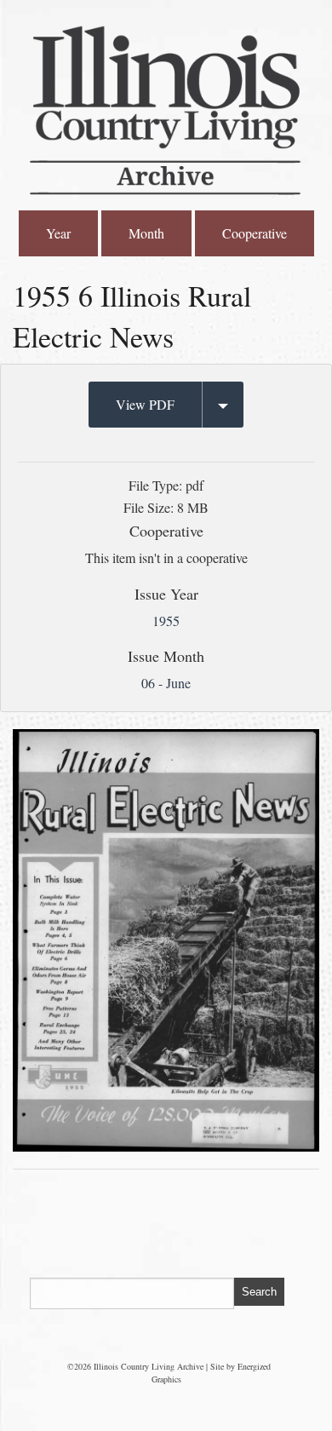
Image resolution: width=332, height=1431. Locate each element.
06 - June (166, 683)
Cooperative (254, 233)
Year (58, 233)
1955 (166, 620)
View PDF (145, 404)
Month (146, 233)
